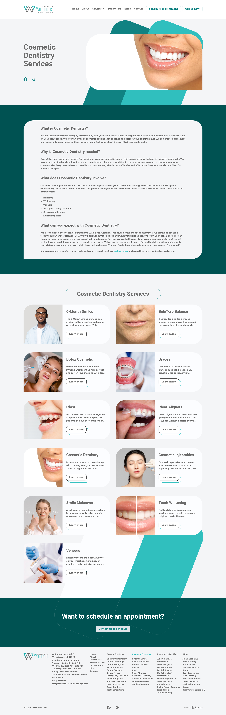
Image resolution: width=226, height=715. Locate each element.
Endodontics (163, 684)
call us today (121, 251)
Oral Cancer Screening (193, 690)
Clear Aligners (139, 673)
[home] (38, 9)
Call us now (192, 9)
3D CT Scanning (190, 659)
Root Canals (163, 690)
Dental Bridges (164, 667)
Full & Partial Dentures (168, 687)
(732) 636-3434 (59, 680)
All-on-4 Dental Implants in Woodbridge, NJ (165, 661)
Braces (135, 667)
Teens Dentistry (114, 687)
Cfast (134, 670)
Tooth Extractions (115, 690)
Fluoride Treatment (116, 681)
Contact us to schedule (113, 629)
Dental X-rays (113, 673)
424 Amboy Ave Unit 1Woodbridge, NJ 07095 (63, 655)
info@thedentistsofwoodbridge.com (70, 684)
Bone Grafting (189, 662)
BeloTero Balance (140, 662)
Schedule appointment (163, 9)
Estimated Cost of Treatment (97, 664)
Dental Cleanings (115, 662)
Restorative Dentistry (168, 654)
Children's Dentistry (117, 659)
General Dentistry (115, 654)
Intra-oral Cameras (191, 679)
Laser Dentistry (190, 681)
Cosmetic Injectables (142, 679)
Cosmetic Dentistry (141, 654)
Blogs (127, 9)
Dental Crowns (164, 670)
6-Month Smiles (139, 659)
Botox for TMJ (189, 664)
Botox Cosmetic (140, 664)
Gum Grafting (189, 676)
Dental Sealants (114, 670)
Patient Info (114, 9)
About (85, 9)
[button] (98, 9)
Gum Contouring (190, 673)
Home (75, 9)
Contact (138, 9)
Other (185, 654)
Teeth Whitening (140, 684)
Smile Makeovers (140, 681)
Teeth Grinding (164, 693)
